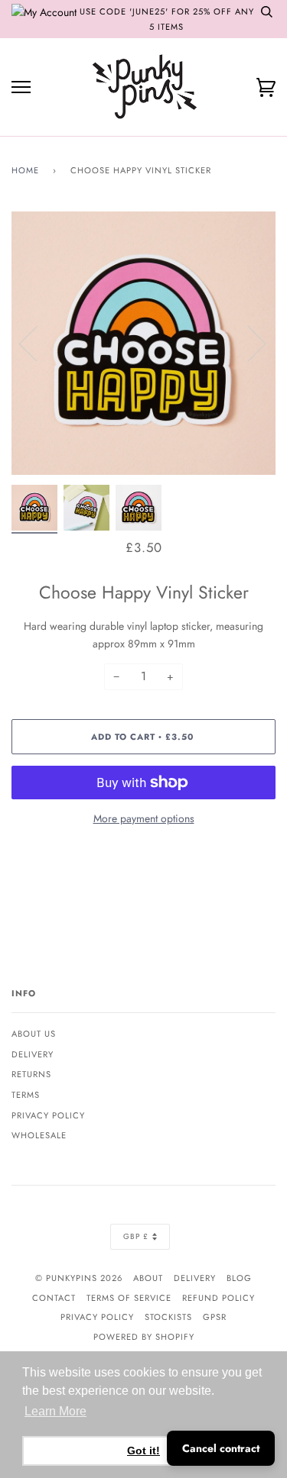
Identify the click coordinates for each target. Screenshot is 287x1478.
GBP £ (135, 1236)
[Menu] (21, 87)
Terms (25, 1095)
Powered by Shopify (143, 1337)
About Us (33, 1034)
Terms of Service (128, 1298)
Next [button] (248, 342)
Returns (31, 1074)
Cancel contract (220, 1448)
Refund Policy (218, 1298)
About (148, 1278)
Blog (239, 1278)
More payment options (143, 818)
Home (25, 170)
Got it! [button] (143, 1450)
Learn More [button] (55, 1411)
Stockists (168, 1317)
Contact (54, 1298)
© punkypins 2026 (78, 1278)
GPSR (215, 1317)
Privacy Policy (48, 1115)
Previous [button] (37, 342)
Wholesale (39, 1135)
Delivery (32, 1054)
